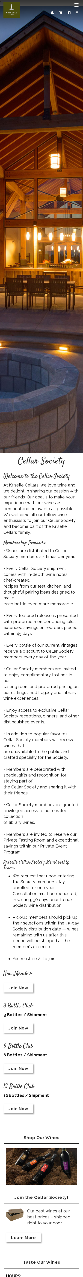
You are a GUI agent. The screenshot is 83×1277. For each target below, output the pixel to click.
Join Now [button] (18, 987)
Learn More (23, 1237)
